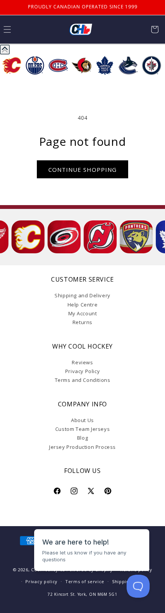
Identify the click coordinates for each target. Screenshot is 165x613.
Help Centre (83, 304)
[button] (154, 29)
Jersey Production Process (82, 446)
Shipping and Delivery (82, 295)
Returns (82, 322)
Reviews (82, 362)
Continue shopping (82, 169)
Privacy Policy (82, 371)
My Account (82, 313)
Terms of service (84, 581)
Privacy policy (41, 581)
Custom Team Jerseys (82, 429)
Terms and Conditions (83, 380)
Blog (82, 437)
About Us (82, 420)
